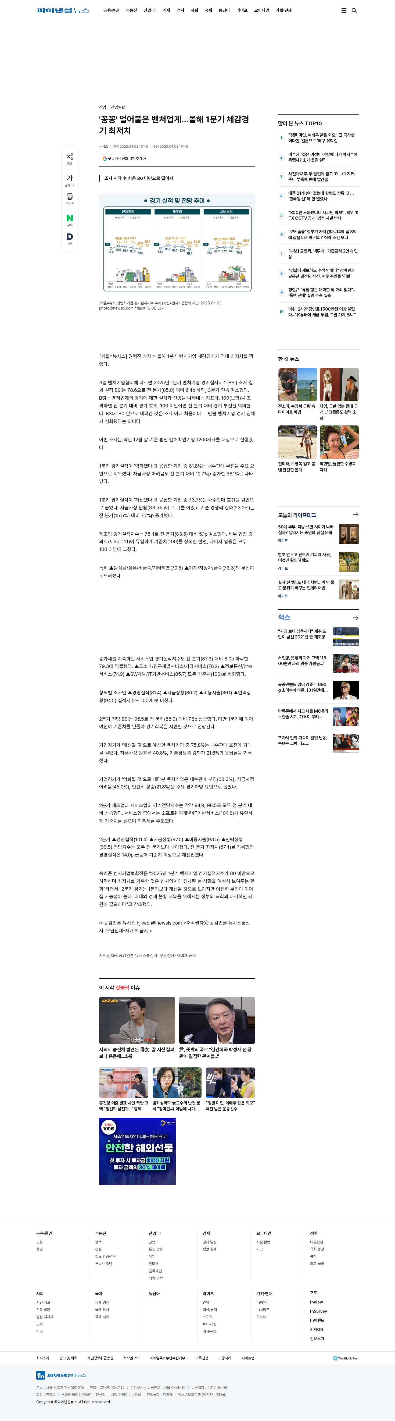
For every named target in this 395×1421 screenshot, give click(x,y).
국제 (208, 10)
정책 (98, 1242)
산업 (152, 1242)
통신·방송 (156, 1249)
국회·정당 (317, 1249)
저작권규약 (131, 1358)
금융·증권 (111, 10)
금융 (39, 1242)
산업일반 (118, 107)
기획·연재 (284, 10)
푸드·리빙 (210, 1324)
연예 (206, 1302)
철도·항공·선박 (106, 1256)
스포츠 (207, 1317)
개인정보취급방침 (100, 1358)
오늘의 (297, 515)
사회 (194, 10)
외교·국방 (317, 1264)
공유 (70, 164)
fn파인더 (263, 1302)
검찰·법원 (43, 1310)
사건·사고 (43, 1302)
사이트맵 (248, 1358)
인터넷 (154, 1264)
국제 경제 (102, 1302)
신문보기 (317, 1338)
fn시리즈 (263, 1310)
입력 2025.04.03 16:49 (130, 146)
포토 (313, 1293)
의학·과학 (156, 1278)
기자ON (316, 1329)
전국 (39, 1331)
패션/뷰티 (210, 1310)
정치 (180, 10)
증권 (39, 1249)
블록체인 (155, 1271)
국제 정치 (102, 1310)
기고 (259, 1249)
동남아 (224, 10)
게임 (152, 1256)
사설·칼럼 (263, 1242)
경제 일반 (210, 1242)
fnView (316, 1302)
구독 (70, 225)
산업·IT (150, 10)
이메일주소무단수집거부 (167, 1358)
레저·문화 (210, 1331)
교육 (39, 1324)
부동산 (131, 10)
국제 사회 (102, 1317)
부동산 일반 (103, 1264)
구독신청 (201, 1358)
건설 (98, 1249)
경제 (166, 10)
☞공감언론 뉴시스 (117, 923)
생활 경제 (210, 1249)
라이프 (242, 10)
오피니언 (261, 10)
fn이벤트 (317, 1320)
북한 (313, 1256)
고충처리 (224, 1358)
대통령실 (316, 1242)
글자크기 (69, 185)
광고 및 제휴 (68, 1358)
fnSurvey (318, 1311)
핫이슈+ (262, 1317)
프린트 (70, 204)
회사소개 (42, 1358)
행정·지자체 (44, 1317)
